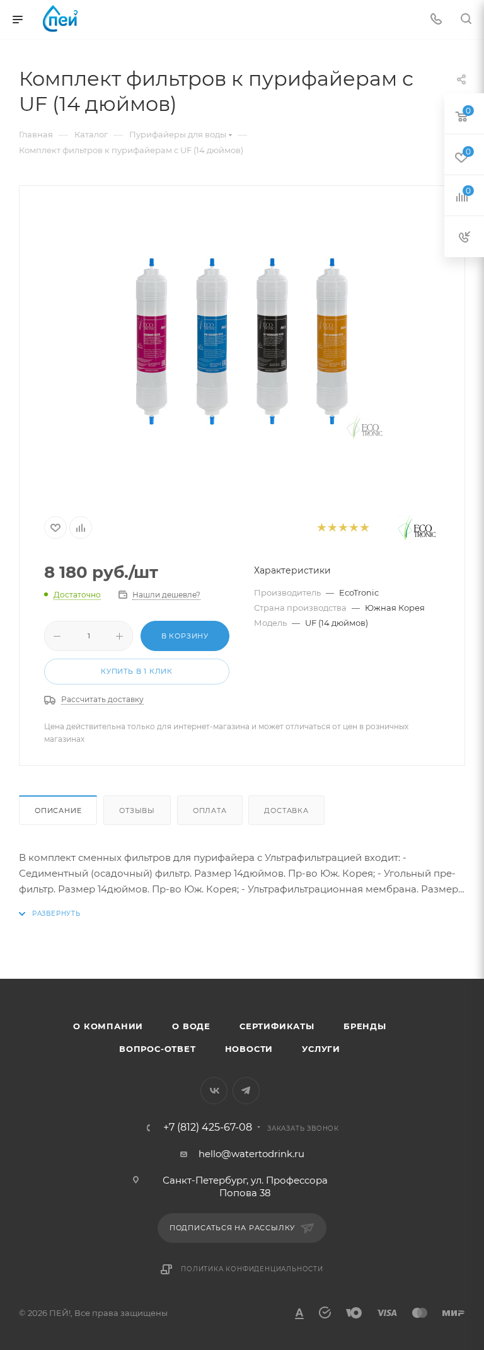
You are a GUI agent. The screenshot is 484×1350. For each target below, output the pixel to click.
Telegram (246, 1090)
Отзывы (137, 810)
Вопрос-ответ (157, 1049)
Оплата (210, 810)
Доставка (286, 810)
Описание (58, 810)
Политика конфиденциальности (252, 1269)
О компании (108, 1026)
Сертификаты (276, 1026)
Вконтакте (214, 1090)
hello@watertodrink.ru (251, 1154)
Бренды (364, 1026)
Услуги (321, 1049)
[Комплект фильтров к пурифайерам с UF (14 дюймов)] (242, 345)
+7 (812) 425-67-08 (207, 1127)
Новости (249, 1049)
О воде (191, 1026)
